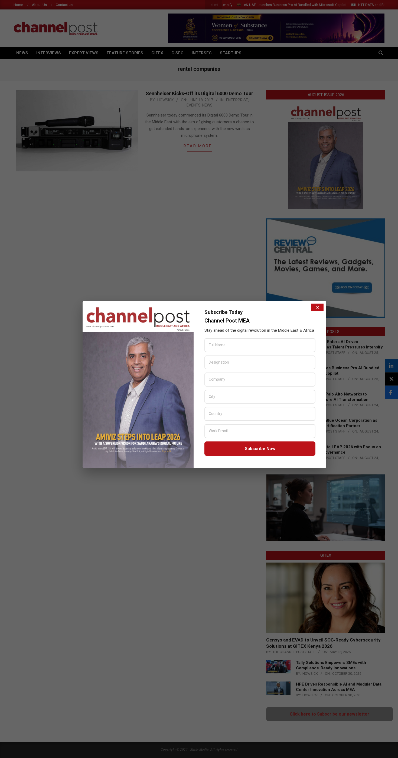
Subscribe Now (260, 448)
